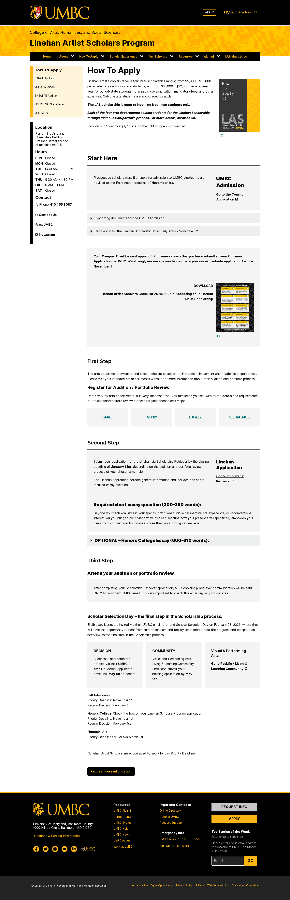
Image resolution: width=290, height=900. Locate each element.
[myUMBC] (228, 12)
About (63, 56)
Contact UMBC (169, 816)
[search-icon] (256, 12)
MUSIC (152, 417)
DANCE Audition (45, 78)
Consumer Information (245, 885)
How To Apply (88, 56)
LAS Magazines (236, 56)
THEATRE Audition (46, 95)
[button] (173, 218)
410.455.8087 (61, 204)
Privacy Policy (184, 885)
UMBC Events (122, 822)
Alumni (209, 56)
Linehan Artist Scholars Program (92, 43)
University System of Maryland (64, 885)
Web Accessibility (218, 885)
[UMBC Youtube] (64, 849)
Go (251, 860)
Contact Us (48, 215)
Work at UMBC (123, 846)
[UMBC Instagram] (55, 849)
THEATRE (195, 417)
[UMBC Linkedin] (74, 849)
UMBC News (122, 834)
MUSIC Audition (45, 87)
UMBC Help (121, 828)
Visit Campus (122, 840)
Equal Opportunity (162, 885)
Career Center (123, 816)
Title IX (200, 885)
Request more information (111, 771)
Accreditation (139, 885)
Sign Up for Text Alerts (175, 845)
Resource (186, 56)
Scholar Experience (123, 56)
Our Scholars (158, 56)
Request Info (234, 807)
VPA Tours (41, 113)
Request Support (171, 822)
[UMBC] (59, 12)
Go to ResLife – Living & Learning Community (229, 666)
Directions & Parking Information (56, 836)
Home (47, 56)
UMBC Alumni (122, 810)
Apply (209, 12)
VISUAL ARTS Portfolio (49, 104)
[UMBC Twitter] (45, 849)
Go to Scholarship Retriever (230, 478)
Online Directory (170, 810)
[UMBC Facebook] (36, 849)
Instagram (47, 236)
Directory (244, 12)
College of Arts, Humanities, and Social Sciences (75, 32)
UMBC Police (168, 839)
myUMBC (46, 226)
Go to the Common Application (230, 196)
